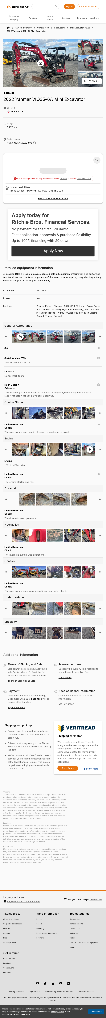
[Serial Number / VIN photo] (99, 358)
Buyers (39, 919)
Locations (94, 18)
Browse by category (14, 18)
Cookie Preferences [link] (86, 991)
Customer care (9, 958)
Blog (5, 938)
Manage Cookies (57, 1012)
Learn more (92, 768)
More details (65, 677)
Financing (82, 18)
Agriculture (74, 933)
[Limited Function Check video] (99, 424)
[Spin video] (99, 348)
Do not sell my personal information (59, 991)
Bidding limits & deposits (46, 933)
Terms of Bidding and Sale (21, 681)
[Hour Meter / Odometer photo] (99, 385)
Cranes (72, 947)
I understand (96, 1012)
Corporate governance (12, 924)
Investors (7, 928)
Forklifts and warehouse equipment (84, 943)
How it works (50, 18)
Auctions (33, 18)
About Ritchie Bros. (11, 919)
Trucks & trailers (76, 928)
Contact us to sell (10, 968)
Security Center (9, 943)
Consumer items (76, 924)
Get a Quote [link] (68, 768)
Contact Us (96, 899)
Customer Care (84, 178)
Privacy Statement (16, 991)
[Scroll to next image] (100, 336)
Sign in (69, 6)
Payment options (16, 707)
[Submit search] (56, 6)
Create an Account (88, 6)
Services (66, 18)
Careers (6, 933)
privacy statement (12, 1014)
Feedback (7, 972)
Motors (72, 938)
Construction (75, 919)
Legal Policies (34, 991)
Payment (40, 938)
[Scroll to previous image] (6, 336)
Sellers (39, 924)
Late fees (36, 698)
